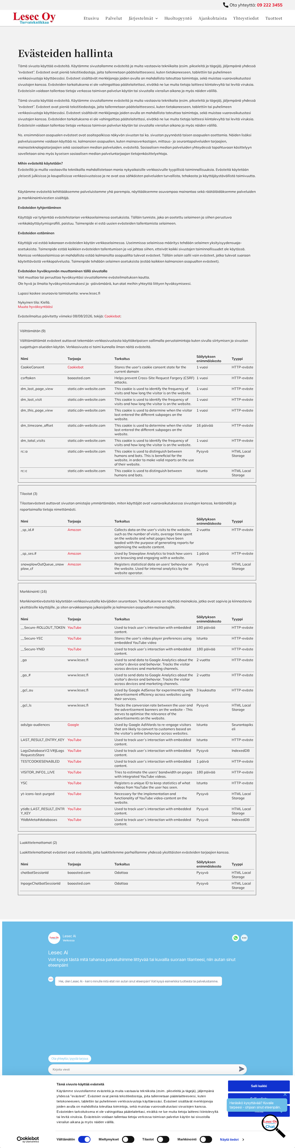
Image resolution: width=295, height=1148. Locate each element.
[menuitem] (88, 18)
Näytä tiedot (229, 1139)
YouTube (74, 627)
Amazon (74, 529)
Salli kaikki (259, 1086)
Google (73, 724)
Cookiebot (113, 316)
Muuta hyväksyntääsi (35, 306)
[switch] (128, 1139)
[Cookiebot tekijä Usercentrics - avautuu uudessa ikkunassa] (28, 1139)
